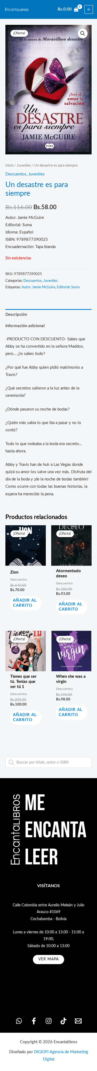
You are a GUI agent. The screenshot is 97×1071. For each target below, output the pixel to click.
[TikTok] (63, 1021)
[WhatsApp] (19, 1021)
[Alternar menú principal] (88, 9)
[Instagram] (48, 1021)
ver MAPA (48, 959)
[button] (83, 33)
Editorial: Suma (68, 287)
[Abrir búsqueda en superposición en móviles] (48, 762)
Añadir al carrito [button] (25, 603)
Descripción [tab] (16, 315)
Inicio (9, 165)
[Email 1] (78, 1021)
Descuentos (15, 174)
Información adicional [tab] (25, 326)
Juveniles (24, 165)
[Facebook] (33, 1021)
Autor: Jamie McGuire (38, 287)
